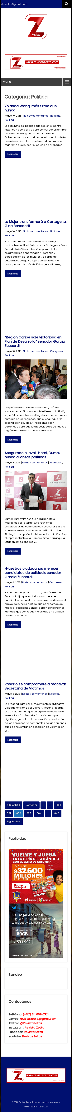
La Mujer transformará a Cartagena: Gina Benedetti (36, 223)
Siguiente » (13, 821)
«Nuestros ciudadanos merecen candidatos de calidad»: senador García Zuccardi (33, 572)
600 (58, 805)
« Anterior (31, 805)
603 (28, 813)
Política (9, 120)
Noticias (55, 116)
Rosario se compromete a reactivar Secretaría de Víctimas (35, 686)
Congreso (56, 351)
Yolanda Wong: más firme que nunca (31, 108)
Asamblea (55, 462)
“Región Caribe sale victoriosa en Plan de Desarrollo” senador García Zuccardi (35, 341)
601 (9, 813)
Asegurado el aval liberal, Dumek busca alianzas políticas (32, 454)
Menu (7, 81)
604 (39, 813)
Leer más (12, 154)
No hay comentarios (35, 116)
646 (56, 813)
